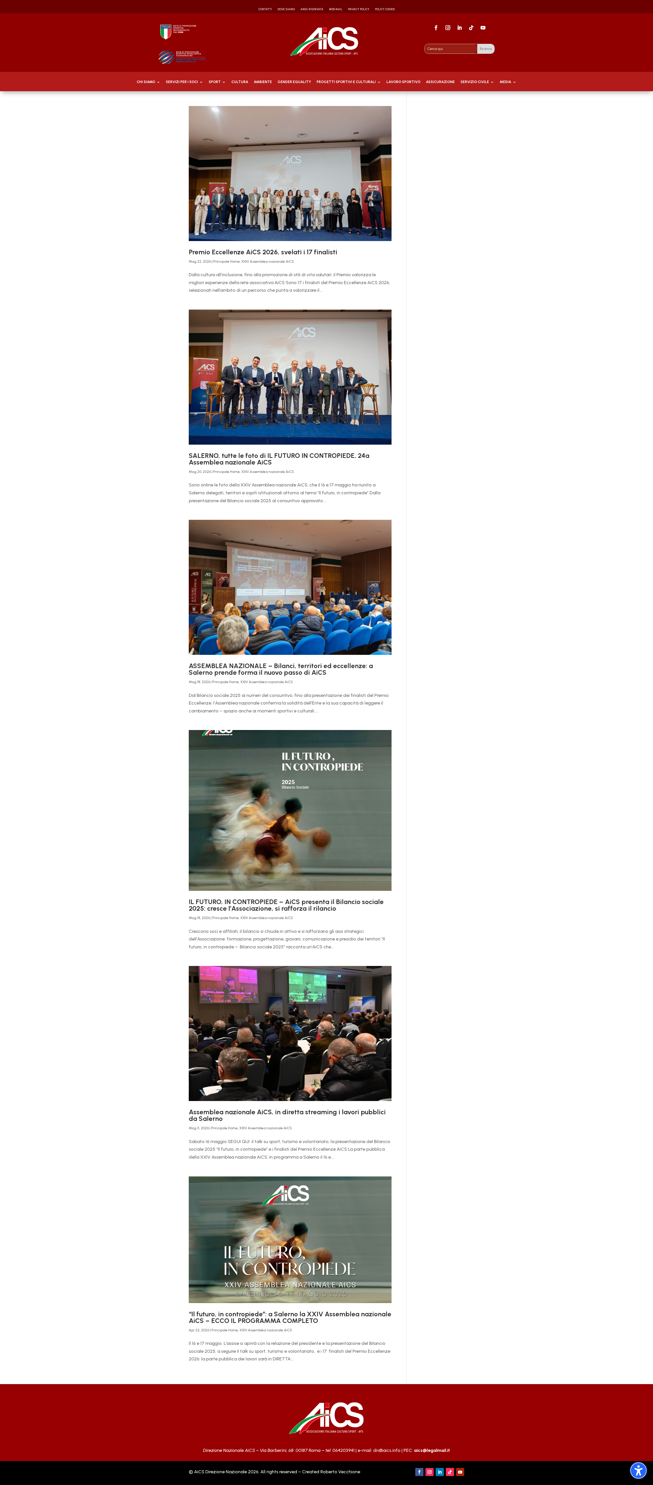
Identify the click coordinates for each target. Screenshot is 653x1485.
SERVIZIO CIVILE (474, 82)
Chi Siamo (146, 82)
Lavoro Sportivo (403, 82)
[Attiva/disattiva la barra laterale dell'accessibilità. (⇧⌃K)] (638, 1470)
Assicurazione (440, 82)
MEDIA (505, 82)
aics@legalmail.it (432, 1450)
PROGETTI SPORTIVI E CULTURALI (346, 82)
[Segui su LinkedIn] (459, 28)
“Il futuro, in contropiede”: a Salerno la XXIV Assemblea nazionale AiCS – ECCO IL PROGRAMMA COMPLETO (290, 1317)
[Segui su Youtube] (483, 28)
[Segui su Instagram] (448, 28)
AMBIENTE (263, 82)
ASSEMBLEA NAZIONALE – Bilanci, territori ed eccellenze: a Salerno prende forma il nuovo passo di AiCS (281, 669)
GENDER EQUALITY (294, 82)
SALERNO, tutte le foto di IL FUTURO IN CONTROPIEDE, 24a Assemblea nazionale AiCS (279, 459)
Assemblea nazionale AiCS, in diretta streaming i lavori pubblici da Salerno (287, 1115)
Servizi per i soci (182, 82)
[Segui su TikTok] (471, 28)
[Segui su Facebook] (436, 28)
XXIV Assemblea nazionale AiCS (267, 261)
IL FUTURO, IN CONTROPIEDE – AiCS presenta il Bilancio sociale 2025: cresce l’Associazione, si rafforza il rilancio (286, 905)
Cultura (239, 82)
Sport (215, 82)
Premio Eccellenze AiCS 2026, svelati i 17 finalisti (263, 252)
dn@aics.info (386, 1450)
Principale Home (226, 261)
